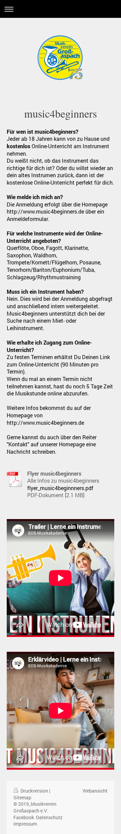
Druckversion (34, 791)
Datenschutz (49, 817)
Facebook (23, 817)
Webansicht (95, 791)
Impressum (25, 824)
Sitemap (22, 797)
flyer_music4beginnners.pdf (60, 487)
